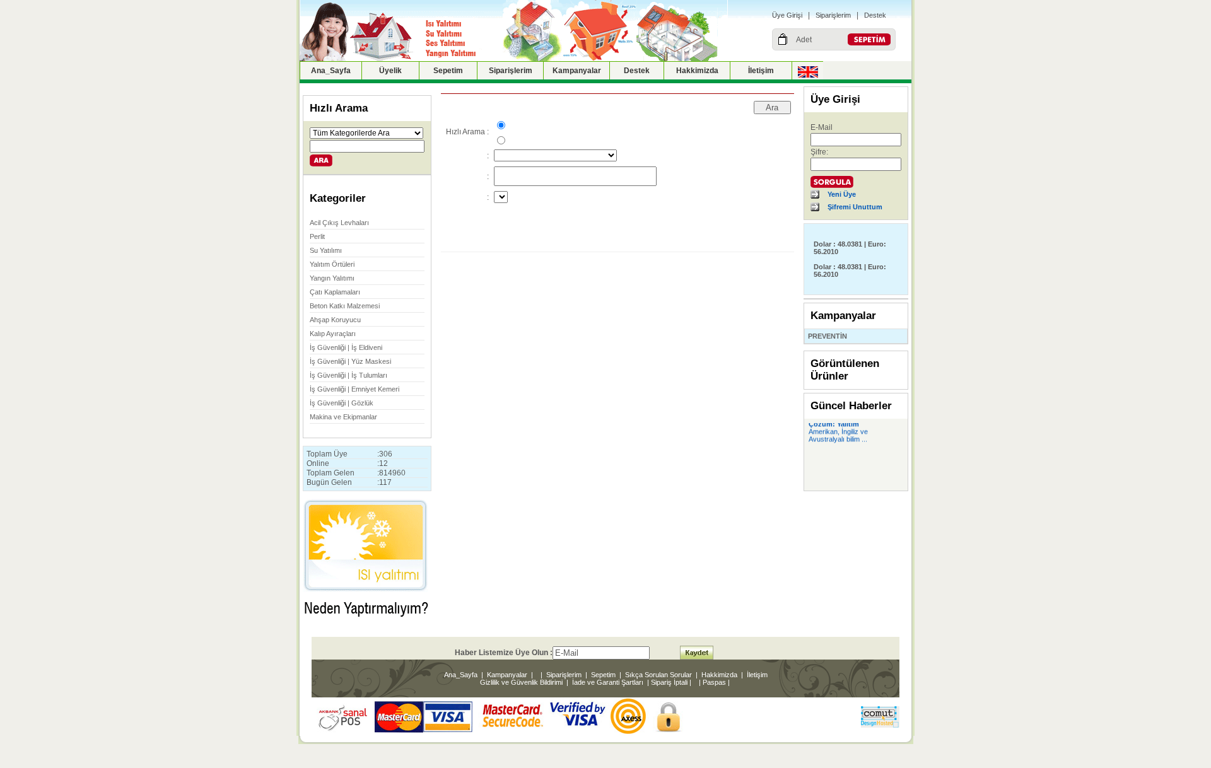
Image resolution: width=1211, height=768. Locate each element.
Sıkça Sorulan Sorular (658, 674)
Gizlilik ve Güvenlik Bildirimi (521, 682)
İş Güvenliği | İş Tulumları (348, 375)
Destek (875, 15)
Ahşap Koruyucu (335, 319)
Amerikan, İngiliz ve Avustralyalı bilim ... (838, 433)
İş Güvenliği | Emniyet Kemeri (354, 389)
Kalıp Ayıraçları (333, 333)
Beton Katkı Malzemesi (345, 306)
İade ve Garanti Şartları (607, 682)
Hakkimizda (697, 70)
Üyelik (390, 70)
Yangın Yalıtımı (332, 278)
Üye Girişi (787, 15)
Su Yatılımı (326, 250)
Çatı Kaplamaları (335, 292)
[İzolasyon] (366, 622)
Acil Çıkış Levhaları (339, 222)
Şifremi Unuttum (855, 207)
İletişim (761, 70)
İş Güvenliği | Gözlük (341, 403)
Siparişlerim (833, 15)
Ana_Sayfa (331, 70)
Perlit (317, 236)
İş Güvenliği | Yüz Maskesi (350, 361)
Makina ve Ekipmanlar (343, 417)
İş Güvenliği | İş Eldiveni (346, 347)
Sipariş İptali (669, 682)
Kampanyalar (577, 70)
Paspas (714, 682)
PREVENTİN (827, 336)
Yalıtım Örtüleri (332, 264)
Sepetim (448, 70)
